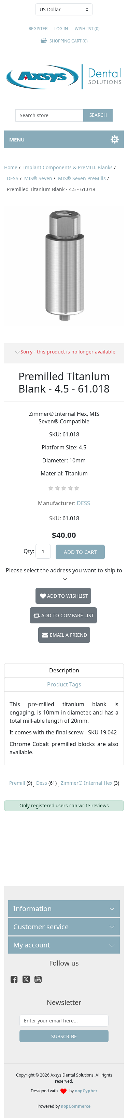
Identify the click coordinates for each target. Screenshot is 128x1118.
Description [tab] (64, 670)
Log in (61, 29)
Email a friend (68, 635)
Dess (41, 783)
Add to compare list (67, 615)
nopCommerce (75, 1106)
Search (98, 115)
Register (38, 29)
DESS (83, 503)
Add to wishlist (67, 596)
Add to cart (80, 551)
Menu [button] (17, 139)
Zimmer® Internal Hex (86, 783)
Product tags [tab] (64, 684)
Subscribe (64, 1036)
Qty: (29, 551)
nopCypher (86, 1091)
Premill (17, 783)
